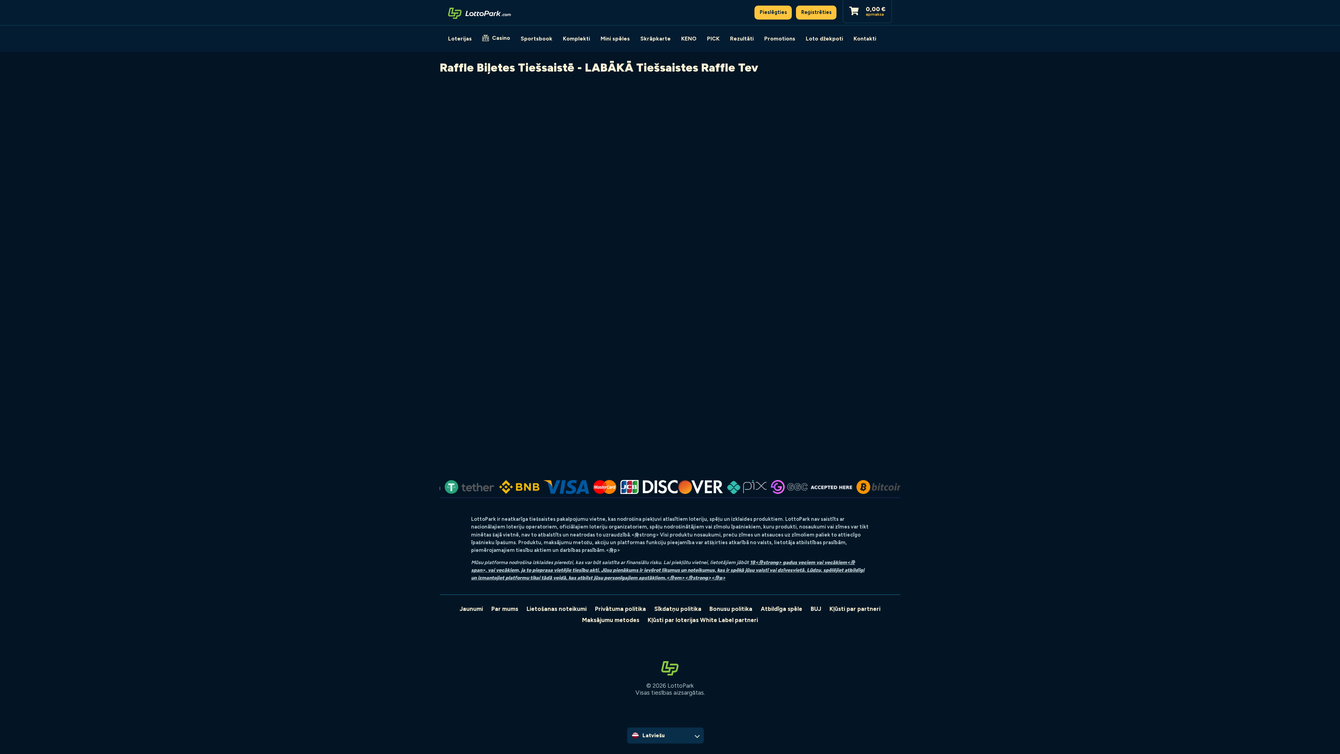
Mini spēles (615, 38)
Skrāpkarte (655, 38)
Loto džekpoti (824, 38)
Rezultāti (742, 38)
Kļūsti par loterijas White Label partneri (703, 620)
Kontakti (865, 38)
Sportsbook (536, 38)
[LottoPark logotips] (479, 12)
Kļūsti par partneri (854, 608)
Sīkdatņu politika (677, 608)
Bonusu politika (730, 608)
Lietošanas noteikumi (557, 608)
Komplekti (576, 38)
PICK (713, 38)
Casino (501, 38)
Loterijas (460, 38)
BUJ (816, 608)
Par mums (504, 608)
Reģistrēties (816, 12)
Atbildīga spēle (781, 608)
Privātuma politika (620, 608)
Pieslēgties (773, 12)
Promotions (779, 38)
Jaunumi (471, 608)
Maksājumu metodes (610, 620)
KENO (689, 38)
